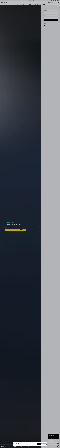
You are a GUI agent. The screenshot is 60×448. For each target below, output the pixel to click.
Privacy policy (28, 444)
